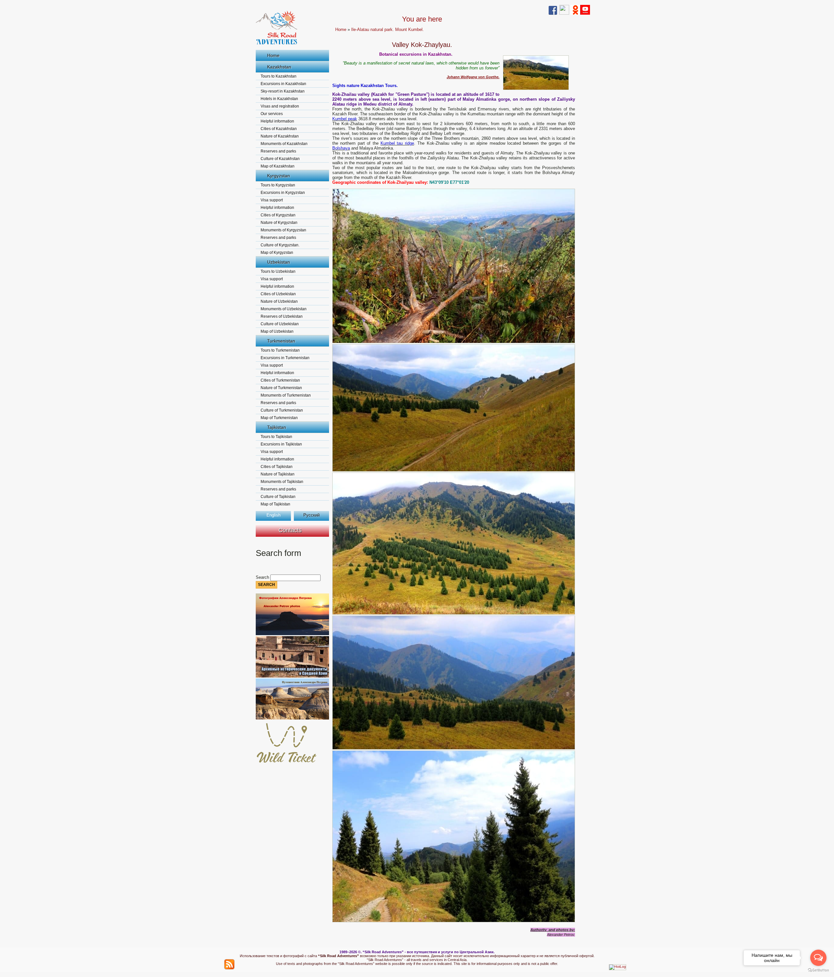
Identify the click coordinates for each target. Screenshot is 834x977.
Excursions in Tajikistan (281, 444)
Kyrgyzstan (278, 175)
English (273, 515)
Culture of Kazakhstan (280, 158)
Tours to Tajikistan (276, 436)
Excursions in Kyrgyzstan (283, 192)
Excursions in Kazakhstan (283, 83)
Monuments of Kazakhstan (284, 143)
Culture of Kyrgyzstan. (280, 245)
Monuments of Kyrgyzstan (283, 230)
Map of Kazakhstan (278, 166)
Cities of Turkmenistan (280, 380)
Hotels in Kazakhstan (279, 98)
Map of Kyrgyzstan (277, 252)
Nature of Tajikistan (278, 474)
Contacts (290, 530)
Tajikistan (276, 427)
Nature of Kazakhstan (280, 136)
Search (263, 577)
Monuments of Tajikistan (282, 481)
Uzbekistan (278, 262)
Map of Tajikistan (275, 504)
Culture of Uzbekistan (280, 324)
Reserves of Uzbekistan (282, 316)
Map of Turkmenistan (279, 418)
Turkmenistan (281, 340)
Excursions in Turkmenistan (285, 358)
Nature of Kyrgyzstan (279, 222)
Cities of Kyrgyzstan (278, 215)
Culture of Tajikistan (278, 496)
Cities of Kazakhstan (279, 128)
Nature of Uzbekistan (279, 301)
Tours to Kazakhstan (278, 76)
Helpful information (277, 121)
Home (273, 55)
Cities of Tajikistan (277, 466)
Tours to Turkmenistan (280, 350)
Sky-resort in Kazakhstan (283, 91)
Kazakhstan (279, 66)
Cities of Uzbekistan (278, 294)
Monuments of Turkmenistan (286, 395)
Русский (311, 515)
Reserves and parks (278, 151)
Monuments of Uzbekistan (284, 309)
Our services (272, 113)
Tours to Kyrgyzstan (278, 185)
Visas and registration (280, 106)
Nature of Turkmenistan (281, 388)
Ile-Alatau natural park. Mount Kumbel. (387, 29)
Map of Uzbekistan (277, 331)
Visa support (272, 200)
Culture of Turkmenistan (282, 410)
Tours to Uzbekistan (278, 271)
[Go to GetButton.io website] (818, 970)
